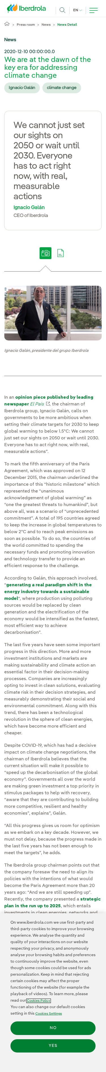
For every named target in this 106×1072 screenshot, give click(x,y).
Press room (26, 25)
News (46, 25)
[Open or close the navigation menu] (93, 10)
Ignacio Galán (22, 88)
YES (53, 1046)
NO (53, 1028)
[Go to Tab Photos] (46, 257)
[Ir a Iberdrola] (28, 10)
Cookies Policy (38, 1000)
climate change (62, 88)
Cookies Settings (48, 1013)
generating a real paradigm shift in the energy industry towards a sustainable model (48, 592)
